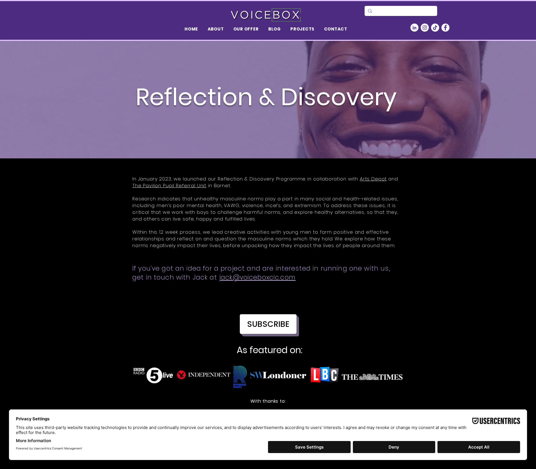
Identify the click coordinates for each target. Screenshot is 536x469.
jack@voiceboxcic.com (257, 277)
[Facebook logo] (445, 28)
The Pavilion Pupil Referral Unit (169, 185)
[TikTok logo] (435, 28)
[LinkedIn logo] (414, 28)
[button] (215, 29)
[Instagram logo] (425, 28)
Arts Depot (373, 178)
